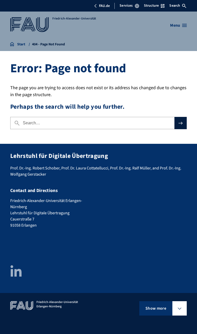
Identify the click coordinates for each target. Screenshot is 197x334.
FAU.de (104, 5)
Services (126, 5)
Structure (151, 5)
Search (174, 5)
